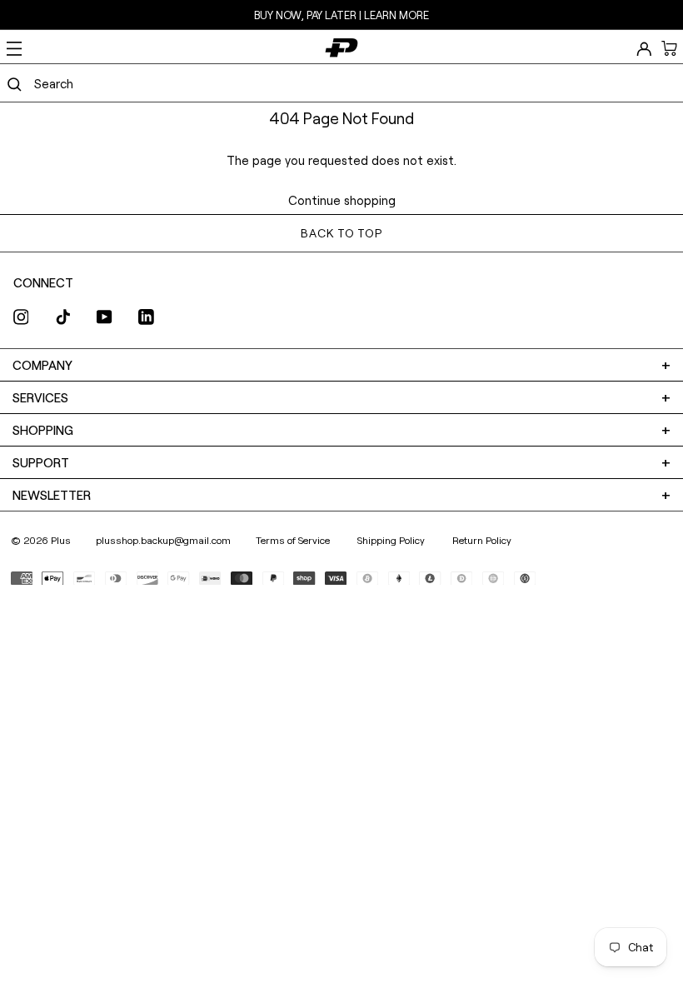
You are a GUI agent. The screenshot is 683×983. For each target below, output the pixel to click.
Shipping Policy (392, 540)
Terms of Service (294, 540)
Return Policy (481, 540)
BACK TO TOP (341, 233)
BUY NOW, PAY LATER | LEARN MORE (341, 15)
